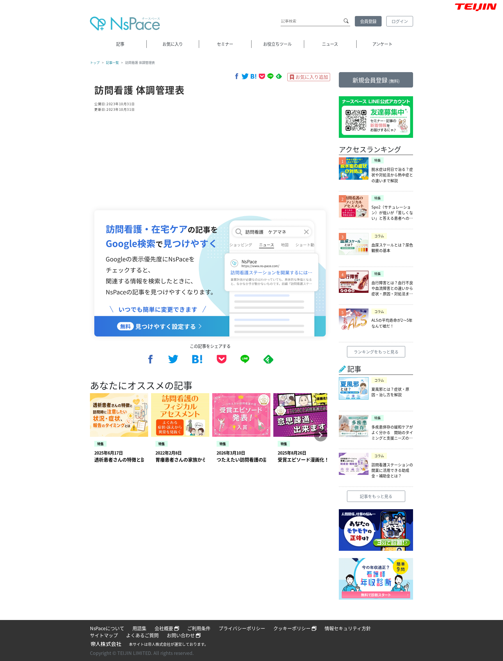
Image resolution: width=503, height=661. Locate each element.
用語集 (139, 628)
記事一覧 (112, 62)
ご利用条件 (198, 628)
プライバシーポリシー (242, 628)
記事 (120, 44)
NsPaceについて (107, 628)
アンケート (382, 44)
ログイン (400, 21)
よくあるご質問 (142, 635)
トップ (95, 62)
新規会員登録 (376, 80)
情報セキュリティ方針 (348, 628)
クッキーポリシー (292, 628)
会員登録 (368, 21)
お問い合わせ (181, 635)
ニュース (330, 44)
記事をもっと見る (376, 496)
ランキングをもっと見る (376, 351)
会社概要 (164, 628)
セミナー (225, 44)
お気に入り (172, 44)
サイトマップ (104, 635)
